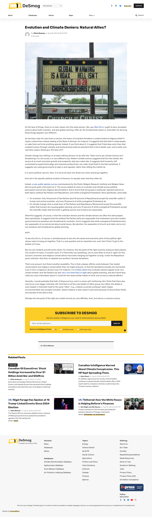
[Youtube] (132, 500)
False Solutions (88, 465)
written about (81, 270)
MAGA (16, 421)
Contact (123, 451)
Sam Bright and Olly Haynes (90, 407)
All (56, 329)
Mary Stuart (85, 376)
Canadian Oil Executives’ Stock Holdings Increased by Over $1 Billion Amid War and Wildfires (27, 372)
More (91, 15)
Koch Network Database (54, 469)
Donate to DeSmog (127, 465)
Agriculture (87, 458)
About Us (124, 444)
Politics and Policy (90, 462)
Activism (86, 469)
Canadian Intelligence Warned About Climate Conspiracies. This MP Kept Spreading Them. (98, 369)
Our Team (124, 447)
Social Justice (88, 455)
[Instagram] (135, 500)
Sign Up (117, 323)
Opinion (85, 480)
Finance (85, 476)
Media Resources (127, 458)
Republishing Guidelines (130, 455)
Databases (48, 447)
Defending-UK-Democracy (94, 414)
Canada (85, 472)
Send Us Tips (125, 462)
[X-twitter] (116, 6)
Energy (85, 444)
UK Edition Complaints (129, 480)
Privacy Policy (126, 472)
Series (46, 451)
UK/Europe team (85, 329)
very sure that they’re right (74, 273)
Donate (139, 6)
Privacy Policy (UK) (128, 476)
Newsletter (124, 497)
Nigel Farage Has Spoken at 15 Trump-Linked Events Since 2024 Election (29, 403)
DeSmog (31, 5)
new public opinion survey (45, 184)
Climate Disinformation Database (57, 462)
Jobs (122, 469)
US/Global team (68, 329)
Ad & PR (85, 451)
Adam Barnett (15, 411)
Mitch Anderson (16, 379)
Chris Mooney (39, 33)
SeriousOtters (14, 511)
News (46, 444)
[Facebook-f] (112, 6)
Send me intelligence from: (40, 329)
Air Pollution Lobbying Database (57, 472)
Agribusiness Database (53, 465)
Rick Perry (99, 127)
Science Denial (88, 447)
